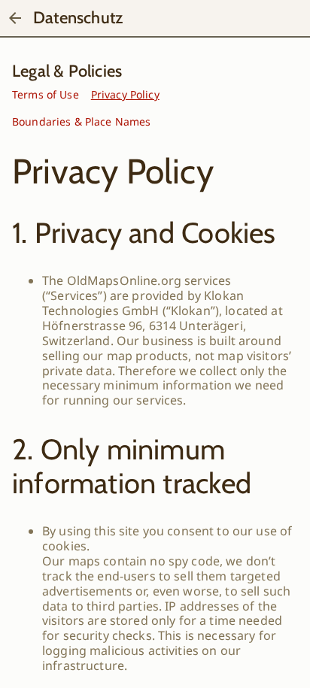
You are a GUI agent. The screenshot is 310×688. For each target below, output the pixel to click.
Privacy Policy (125, 94)
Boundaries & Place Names (81, 121)
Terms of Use (45, 94)
